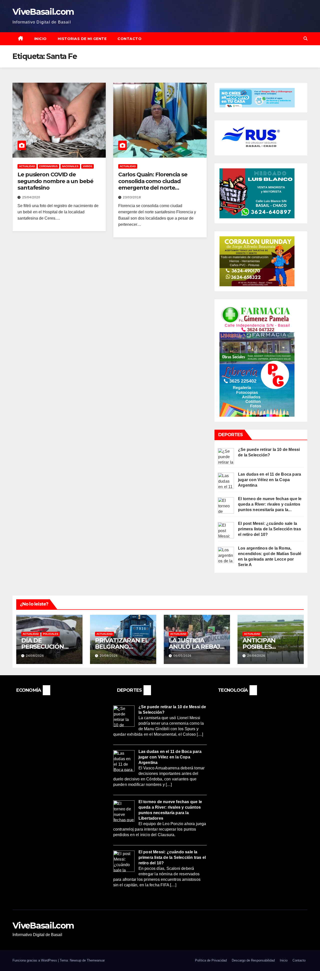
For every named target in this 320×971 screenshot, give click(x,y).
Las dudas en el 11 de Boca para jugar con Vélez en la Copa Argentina (269, 479)
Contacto (130, 38)
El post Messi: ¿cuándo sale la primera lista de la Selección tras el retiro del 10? (269, 529)
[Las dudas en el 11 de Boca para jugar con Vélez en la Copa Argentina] (226, 480)
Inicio (40, 38)
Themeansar (96, 960)
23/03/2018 (132, 197)
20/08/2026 (109, 655)
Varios (87, 166)
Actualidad (27, 166)
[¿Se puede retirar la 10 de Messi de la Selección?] (226, 456)
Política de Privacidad (211, 960)
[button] (306, 38)
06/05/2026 (183, 655)
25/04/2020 (31, 197)
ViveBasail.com (43, 11)
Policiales (50, 634)
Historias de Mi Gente (82, 38)
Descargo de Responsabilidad (253, 960)
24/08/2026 (35, 655)
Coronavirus (48, 166)
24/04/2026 (256, 655)
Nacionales (70, 166)
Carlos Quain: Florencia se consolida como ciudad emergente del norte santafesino (152, 184)
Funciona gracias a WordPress (35, 960)
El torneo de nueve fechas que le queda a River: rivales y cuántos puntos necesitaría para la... (270, 504)
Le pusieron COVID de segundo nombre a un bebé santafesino (55, 181)
